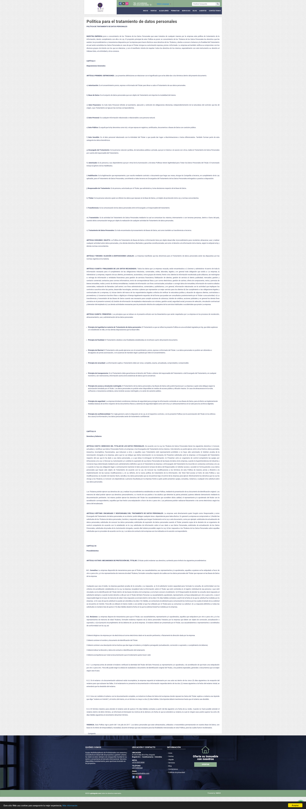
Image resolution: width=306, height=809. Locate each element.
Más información (70, 805)
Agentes (203, 11)
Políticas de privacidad (176, 772)
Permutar (175, 11)
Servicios (186, 11)
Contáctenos (215, 11)
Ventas (153, 11)
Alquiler (171, 759)
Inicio (145, 11)
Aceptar (295, 805)
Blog (195, 11)
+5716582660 (142, 3)
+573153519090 (142, 5)
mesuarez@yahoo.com (140, 773)
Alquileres (164, 11)
